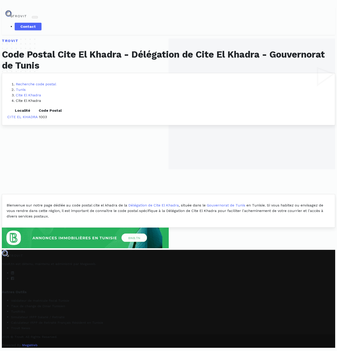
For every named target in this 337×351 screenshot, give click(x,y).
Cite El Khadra (28, 95)
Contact (28, 26)
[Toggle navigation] (35, 17)
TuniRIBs (18, 311)
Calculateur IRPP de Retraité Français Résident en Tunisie (57, 322)
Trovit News (20, 328)
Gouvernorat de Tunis (226, 205)
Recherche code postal (36, 84)
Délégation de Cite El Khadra (153, 205)
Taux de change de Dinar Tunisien (38, 306)
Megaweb (87, 264)
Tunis (21, 89)
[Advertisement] (168, 160)
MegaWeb (30, 345)
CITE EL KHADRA (22, 117)
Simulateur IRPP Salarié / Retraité (38, 317)
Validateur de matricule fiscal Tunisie (40, 300)
